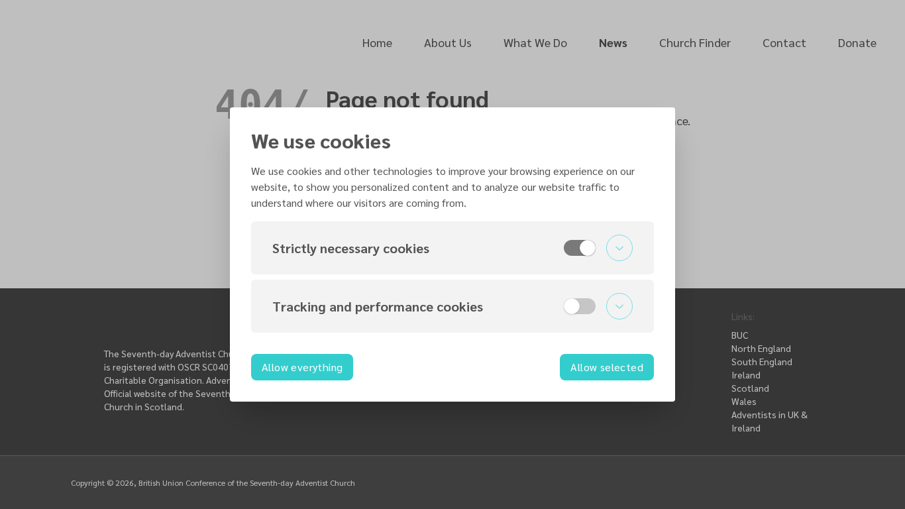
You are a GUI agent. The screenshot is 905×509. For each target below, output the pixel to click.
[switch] (580, 248)
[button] (452, 247)
